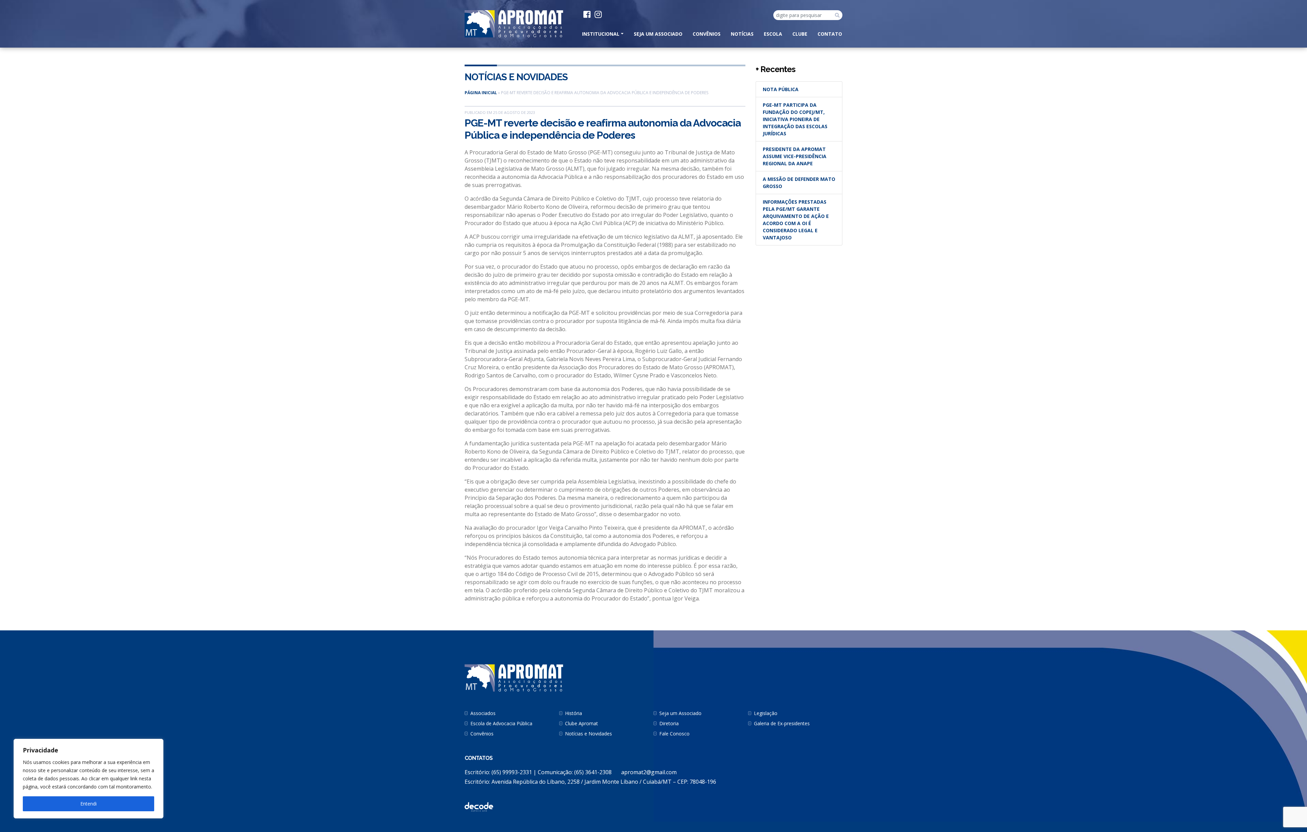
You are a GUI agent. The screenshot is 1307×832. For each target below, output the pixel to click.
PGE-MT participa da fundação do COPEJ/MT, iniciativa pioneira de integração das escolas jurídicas (795, 119)
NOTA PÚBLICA (780, 89)
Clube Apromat (581, 723)
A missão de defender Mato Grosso (799, 182)
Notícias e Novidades (516, 77)
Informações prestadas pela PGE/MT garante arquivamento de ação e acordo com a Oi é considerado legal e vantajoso (796, 220)
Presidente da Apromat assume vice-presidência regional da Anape (794, 156)
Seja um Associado (658, 34)
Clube (799, 34)
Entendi (88, 803)
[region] (88, 778)
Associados (483, 713)
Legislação (765, 713)
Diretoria (669, 723)
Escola (773, 34)
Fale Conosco (674, 733)
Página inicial (481, 93)
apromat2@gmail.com (649, 772)
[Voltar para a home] (514, 23)
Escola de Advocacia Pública (501, 723)
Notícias (742, 34)
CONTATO (830, 34)
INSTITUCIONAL (600, 34)
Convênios (707, 34)
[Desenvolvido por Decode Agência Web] (479, 806)
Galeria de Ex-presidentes (782, 723)
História (573, 713)
